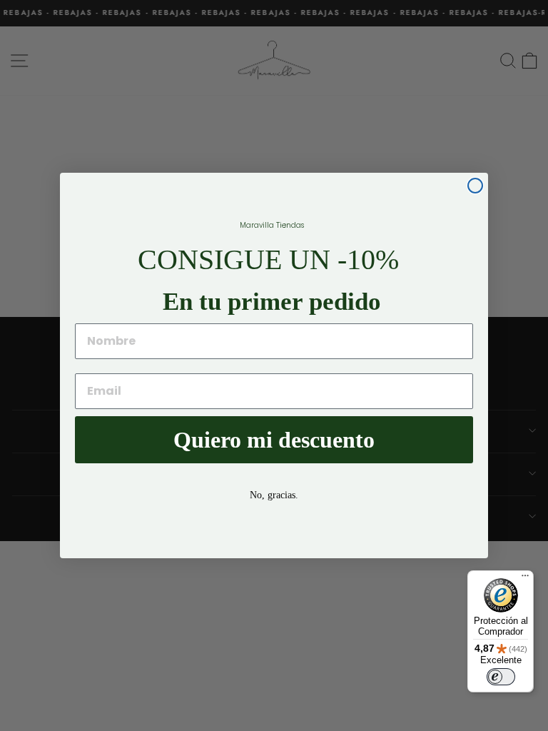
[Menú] (525, 579)
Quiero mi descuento (274, 440)
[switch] (501, 676)
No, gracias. (274, 495)
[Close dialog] (475, 185)
